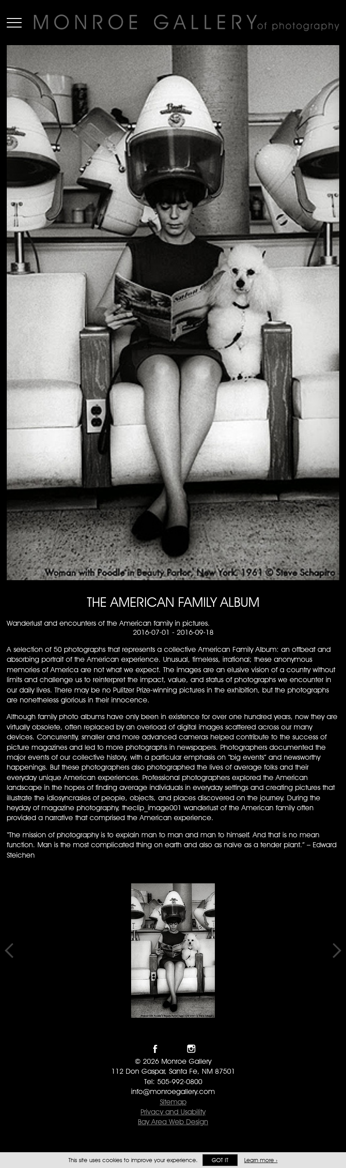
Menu (14, 22)
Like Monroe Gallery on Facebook (155, 1049)
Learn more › (261, 1160)
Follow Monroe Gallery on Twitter (173, 1049)
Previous (9, 950)
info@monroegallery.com (173, 1091)
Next (336, 950)
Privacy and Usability (173, 1112)
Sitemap (173, 1102)
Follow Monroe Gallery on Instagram (191, 1049)
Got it (220, 1160)
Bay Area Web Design (173, 1121)
